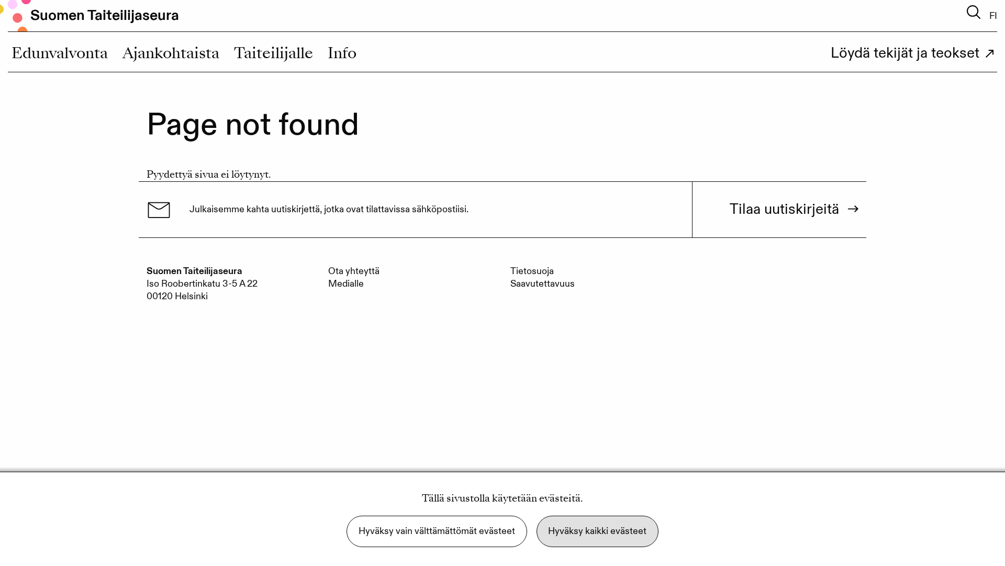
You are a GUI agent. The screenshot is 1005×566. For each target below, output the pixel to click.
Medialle (346, 284)
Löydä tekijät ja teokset (905, 54)
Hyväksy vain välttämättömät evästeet (437, 531)
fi (993, 16)
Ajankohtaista (170, 55)
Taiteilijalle (273, 55)
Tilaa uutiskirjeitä (784, 209)
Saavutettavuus (542, 284)
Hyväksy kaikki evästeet (597, 531)
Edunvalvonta (60, 55)
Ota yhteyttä (353, 271)
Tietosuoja (532, 271)
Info (342, 55)
